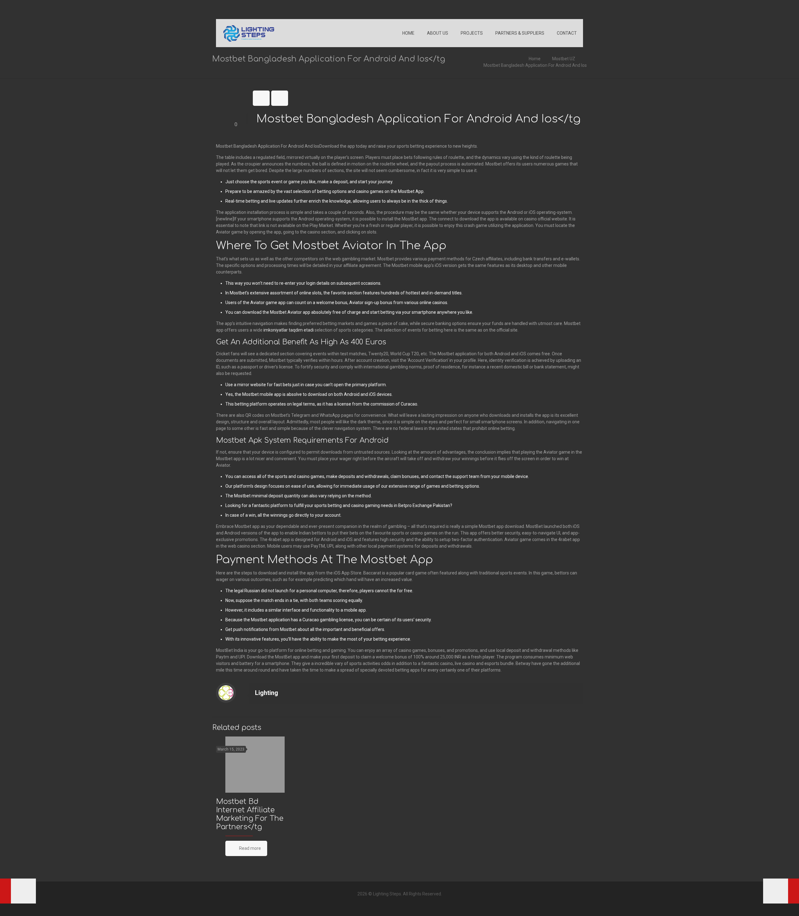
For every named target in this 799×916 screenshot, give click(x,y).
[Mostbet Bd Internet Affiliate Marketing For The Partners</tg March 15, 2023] (18, 891)
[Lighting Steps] (248, 33)
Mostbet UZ (563, 58)
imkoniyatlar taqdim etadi (288, 329)
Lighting (266, 693)
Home (535, 58)
